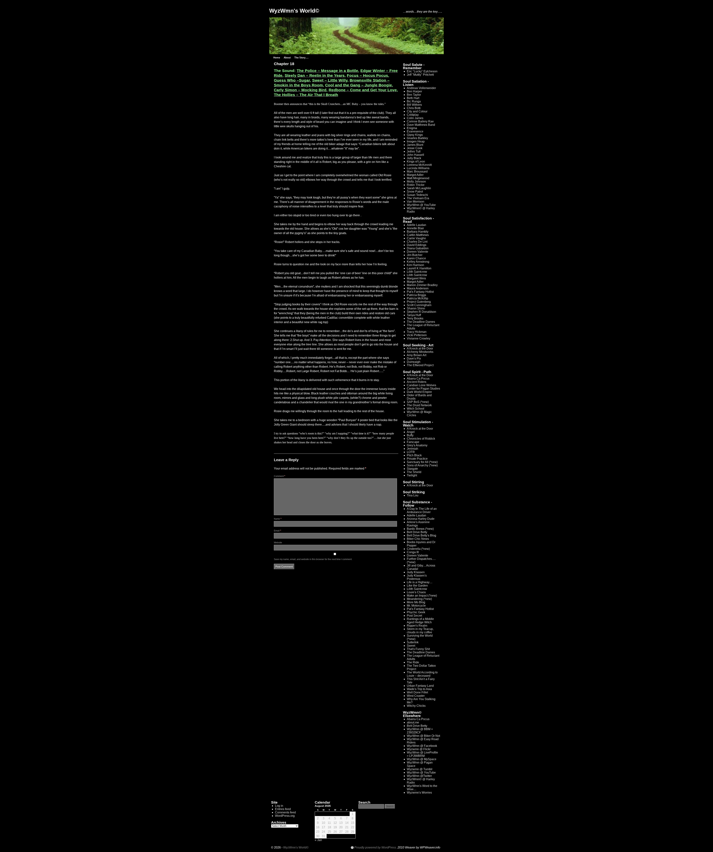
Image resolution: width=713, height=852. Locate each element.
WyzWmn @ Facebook (422, 745)
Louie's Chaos (416, 592)
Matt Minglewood (418, 178)
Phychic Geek (416, 612)
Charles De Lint (417, 241)
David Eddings (416, 245)
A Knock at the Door (420, 348)
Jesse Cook (414, 148)
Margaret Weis (416, 278)
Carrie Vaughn (416, 238)
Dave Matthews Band (421, 124)
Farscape (413, 442)
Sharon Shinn (416, 308)
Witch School (415, 408)
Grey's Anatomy (417, 445)
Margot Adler (415, 174)
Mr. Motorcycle (416, 605)
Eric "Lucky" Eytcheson (422, 71)
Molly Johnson (416, 181)
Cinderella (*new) (418, 548)
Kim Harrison (415, 265)
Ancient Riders (416, 381)
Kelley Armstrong (418, 261)
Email (277, 530)
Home (276, 57)
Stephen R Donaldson (421, 311)
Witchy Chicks (416, 705)
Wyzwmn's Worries (419, 792)
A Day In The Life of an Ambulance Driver (422, 510)
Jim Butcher (414, 255)
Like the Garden (417, 585)
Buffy (410, 435)
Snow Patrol (415, 191)
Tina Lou (412, 495)
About (287, 57)
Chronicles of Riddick (421, 438)
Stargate (412, 468)
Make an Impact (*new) (422, 595)
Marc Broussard (417, 171)
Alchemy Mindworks (420, 351)
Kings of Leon (416, 161)
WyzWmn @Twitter (419, 775)
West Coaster (416, 695)
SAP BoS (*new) (418, 401)
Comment (279, 476)
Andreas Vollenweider (421, 88)
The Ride (413, 662)
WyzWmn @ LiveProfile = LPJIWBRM (422, 754)
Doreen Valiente (417, 251)
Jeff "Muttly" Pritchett (420, 74)
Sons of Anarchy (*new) (422, 465)
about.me (413, 722)
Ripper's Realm (417, 625)
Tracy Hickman (417, 331)
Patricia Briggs (416, 295)
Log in (279, 805)
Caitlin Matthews (418, 235)
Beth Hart (413, 98)
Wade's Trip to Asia (419, 689)
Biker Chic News (418, 538)
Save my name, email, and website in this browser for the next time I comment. (313, 559)
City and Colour (417, 111)
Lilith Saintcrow (417, 271)
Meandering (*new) (419, 598)
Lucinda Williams (418, 168)
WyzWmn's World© (294, 11)
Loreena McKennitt (419, 164)
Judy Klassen (416, 572)
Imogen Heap (416, 141)
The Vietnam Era (418, 198)
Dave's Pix (414, 358)
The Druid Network (419, 405)
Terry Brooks (415, 318)
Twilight (412, 475)
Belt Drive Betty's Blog (421, 535)
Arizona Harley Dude (420, 518)
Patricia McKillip (417, 298)
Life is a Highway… (419, 582)
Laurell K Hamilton (419, 268)
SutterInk (413, 642)
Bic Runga (414, 101)
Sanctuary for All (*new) (422, 462)
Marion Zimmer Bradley (422, 285)
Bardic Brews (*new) (420, 528)
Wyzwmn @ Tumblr (419, 769)
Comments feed (285, 812)
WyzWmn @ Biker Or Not (423, 735)
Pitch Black (414, 455)
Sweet (411, 645)
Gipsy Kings (415, 134)
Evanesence (415, 131)
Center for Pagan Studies (423, 388)
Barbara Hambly (417, 231)
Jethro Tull (414, 151)
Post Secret (414, 615)
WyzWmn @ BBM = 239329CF (420, 731)
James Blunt (415, 144)
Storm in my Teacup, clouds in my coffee (420, 630)
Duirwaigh (413, 361)
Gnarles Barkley (417, 138)
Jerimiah (412, 448)
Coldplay (413, 114)
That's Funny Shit (418, 649)
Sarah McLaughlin (419, 188)
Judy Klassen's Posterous (417, 577)
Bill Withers (414, 104)
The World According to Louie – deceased (422, 674)
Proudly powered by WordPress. (375, 847)
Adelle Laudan (416, 224)
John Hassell (415, 154)
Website (278, 542)
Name (277, 519)
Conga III (413, 552)
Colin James (415, 118)
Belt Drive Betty (417, 532)
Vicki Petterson (417, 335)
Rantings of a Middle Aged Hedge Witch (420, 620)
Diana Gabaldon (418, 248)
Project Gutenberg (419, 301)
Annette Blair (415, 228)
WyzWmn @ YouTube (421, 204)
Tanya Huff (414, 315)
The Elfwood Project (420, 365)
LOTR (411, 452)
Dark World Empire (419, 391)
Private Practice (417, 458)
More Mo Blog (416, 602)
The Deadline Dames (421, 321)
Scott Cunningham (419, 305)
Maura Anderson (418, 288)
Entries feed (283, 809)
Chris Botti (414, 108)
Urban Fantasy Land (420, 685)
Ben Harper (414, 91)
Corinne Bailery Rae (420, 121)
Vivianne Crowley (418, 338)
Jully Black (414, 158)
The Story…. (301, 57)
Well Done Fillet (417, 692)
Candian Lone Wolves (421, 385)
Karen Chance (416, 258)
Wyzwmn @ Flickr (419, 749)
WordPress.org (285, 815)
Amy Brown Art (416, 355)
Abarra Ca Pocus (418, 378)
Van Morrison (415, 201)
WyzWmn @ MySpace (421, 759)
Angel (411, 432)
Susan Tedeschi (417, 194)
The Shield (414, 472)
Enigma (412, 128)
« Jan (318, 840)
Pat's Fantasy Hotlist (420, 291)
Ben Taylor (414, 94)
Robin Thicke (415, 184)
